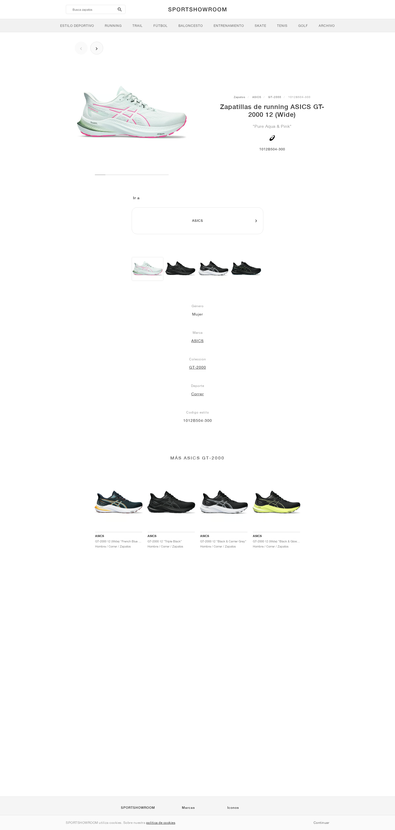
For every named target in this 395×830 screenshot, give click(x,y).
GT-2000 (274, 97)
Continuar (321, 823)
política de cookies (160, 823)
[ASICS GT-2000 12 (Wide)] (147, 269)
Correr (197, 394)
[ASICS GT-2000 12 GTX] (246, 269)
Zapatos (239, 97)
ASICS (256, 97)
